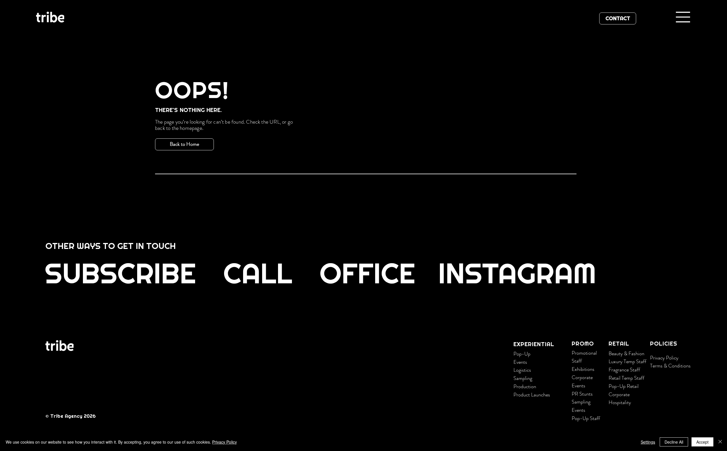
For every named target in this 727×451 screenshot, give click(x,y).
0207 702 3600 (117, 314)
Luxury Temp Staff (627, 361)
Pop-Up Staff (586, 418)
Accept (702, 442)
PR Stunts (582, 394)
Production (524, 386)
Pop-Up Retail (624, 386)
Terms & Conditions (670, 365)
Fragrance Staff (624, 369)
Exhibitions (583, 369)
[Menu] (683, 17)
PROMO (583, 343)
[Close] (720, 441)
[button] (121, 273)
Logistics (522, 370)
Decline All (674, 442)
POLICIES (663, 343)
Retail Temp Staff (626, 378)
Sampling (522, 378)
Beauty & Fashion (626, 353)
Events (520, 362)
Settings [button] (648, 442)
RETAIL (619, 343)
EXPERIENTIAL (533, 344)
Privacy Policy (664, 357)
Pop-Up (521, 354)
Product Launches (531, 394)
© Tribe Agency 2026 (71, 416)
